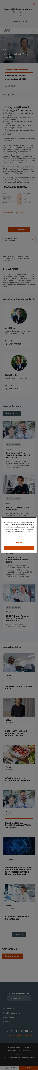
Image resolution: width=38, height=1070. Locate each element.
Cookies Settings (19, 537)
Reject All (19, 542)
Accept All (19, 548)
